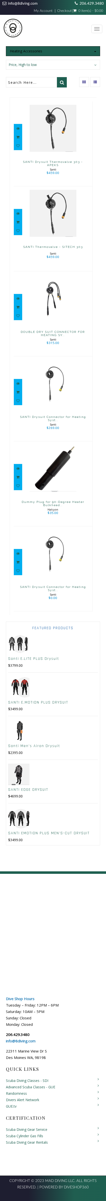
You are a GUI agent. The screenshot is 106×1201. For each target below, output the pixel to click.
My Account (43, 11)
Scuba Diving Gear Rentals (27, 1142)
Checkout (64, 11)
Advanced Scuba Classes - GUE (30, 1087)
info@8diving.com (22, 3)
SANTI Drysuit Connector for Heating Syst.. (53, 418)
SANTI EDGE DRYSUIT (28, 789)
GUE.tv (11, 1106)
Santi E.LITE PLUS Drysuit (33, 658)
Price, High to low (23, 64)
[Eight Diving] (13, 29)
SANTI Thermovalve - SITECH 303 (53, 247)
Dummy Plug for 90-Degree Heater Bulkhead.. (53, 503)
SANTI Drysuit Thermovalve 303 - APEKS (53, 163)
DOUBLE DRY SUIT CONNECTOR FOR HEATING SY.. (53, 333)
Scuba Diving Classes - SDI (27, 1080)
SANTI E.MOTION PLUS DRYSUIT (38, 702)
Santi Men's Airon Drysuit (34, 746)
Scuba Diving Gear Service (26, 1129)
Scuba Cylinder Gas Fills (24, 1136)
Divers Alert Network (22, 1099)
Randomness (16, 1093)
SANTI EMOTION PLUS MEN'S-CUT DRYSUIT (49, 833)
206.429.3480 (92, 3)
